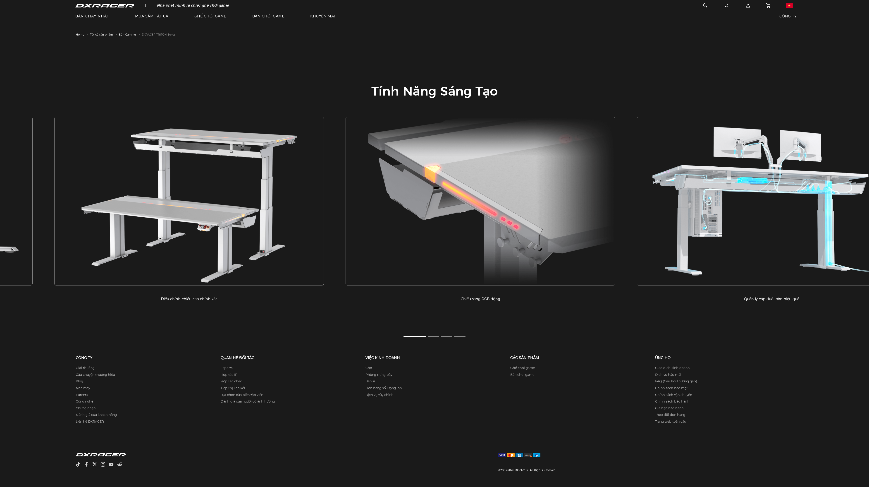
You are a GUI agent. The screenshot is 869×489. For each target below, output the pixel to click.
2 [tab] (433, 336)
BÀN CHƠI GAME (268, 16)
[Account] (747, 5)
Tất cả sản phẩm (101, 34)
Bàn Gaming (127, 34)
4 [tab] (460, 336)
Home (80, 34)
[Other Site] (789, 5)
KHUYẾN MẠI (322, 16)
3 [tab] (446, 336)
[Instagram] (104, 465)
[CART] (768, 5)
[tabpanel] (189, 209)
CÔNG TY (788, 16)
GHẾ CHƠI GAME (210, 16)
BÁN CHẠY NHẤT (92, 16)
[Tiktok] (80, 465)
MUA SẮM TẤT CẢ (151, 16)
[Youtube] (113, 465)
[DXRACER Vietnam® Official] (104, 5)
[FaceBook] (88, 465)
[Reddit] (121, 465)
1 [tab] (414, 336)
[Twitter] (96, 465)
